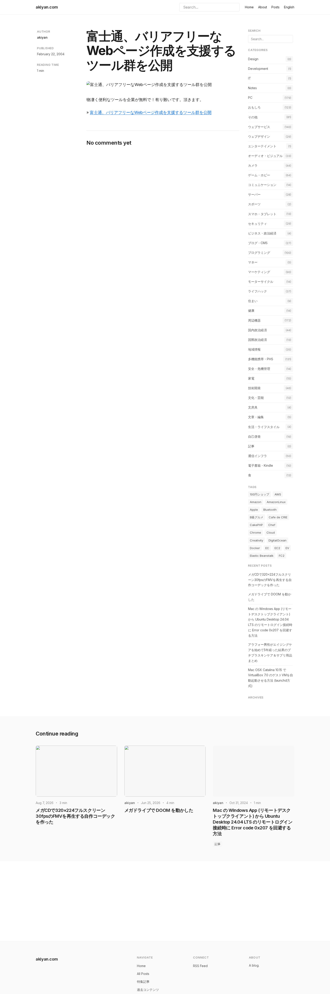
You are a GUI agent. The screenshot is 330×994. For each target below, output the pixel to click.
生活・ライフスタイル (263, 427)
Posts (275, 7)
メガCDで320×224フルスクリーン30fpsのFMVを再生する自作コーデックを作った (270, 579)
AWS (278, 494)
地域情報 (254, 349)
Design (253, 59)
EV (287, 548)
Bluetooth (270, 509)
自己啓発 (254, 436)
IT (249, 78)
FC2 (281, 555)
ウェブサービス (259, 127)
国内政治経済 (257, 330)
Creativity (256, 540)
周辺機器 (254, 320)
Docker (255, 548)
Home (249, 7)
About (262, 7)
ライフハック (257, 291)
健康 (251, 310)
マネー (252, 262)
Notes (252, 88)
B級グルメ (256, 517)
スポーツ (254, 204)
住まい (252, 301)
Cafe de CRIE (278, 517)
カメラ (252, 165)
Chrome (255, 532)
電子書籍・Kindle (260, 465)
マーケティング (259, 272)
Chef (271, 525)
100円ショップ (259, 494)
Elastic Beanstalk (261, 555)
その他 (252, 117)
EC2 (277, 548)
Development (258, 69)
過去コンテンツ (148, 990)
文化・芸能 (256, 398)
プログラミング (259, 252)
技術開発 (254, 388)
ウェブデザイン (259, 136)
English (289, 7)
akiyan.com (47, 7)
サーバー (254, 194)
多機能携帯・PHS (260, 359)
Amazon (255, 502)
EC (267, 548)
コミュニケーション (262, 185)
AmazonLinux (276, 502)
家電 (251, 378)
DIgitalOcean (277, 540)
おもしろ (254, 107)
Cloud (270, 532)
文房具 (252, 407)
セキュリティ (257, 223)
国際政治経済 (257, 340)
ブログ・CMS (258, 243)
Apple (254, 509)
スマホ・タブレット (262, 214)
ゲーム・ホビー (259, 175)
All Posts (143, 974)
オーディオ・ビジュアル (265, 156)
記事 (251, 446)
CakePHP (256, 525)
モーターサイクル (260, 281)
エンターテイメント (262, 146)
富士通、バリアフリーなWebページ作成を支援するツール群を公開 (150, 112)
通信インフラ (257, 456)
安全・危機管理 (259, 369)
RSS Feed (200, 966)
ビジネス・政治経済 (262, 233)
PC (250, 97)
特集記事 (143, 981)
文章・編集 (256, 417)
